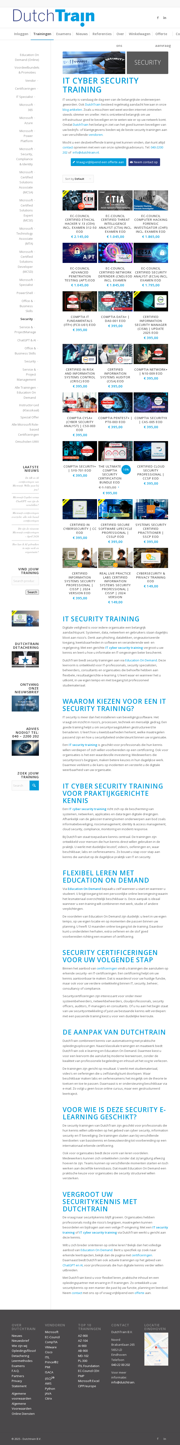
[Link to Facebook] (157, 17)
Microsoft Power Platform (26, 136)
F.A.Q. (15, 1371)
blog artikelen (72, 109)
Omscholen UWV (27, 441)
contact (68, 147)
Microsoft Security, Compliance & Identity (24, 156)
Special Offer (29, 417)
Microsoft (51, 1332)
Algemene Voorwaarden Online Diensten (23, 1408)
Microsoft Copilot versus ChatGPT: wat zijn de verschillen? (26, 501)
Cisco (48, 1352)
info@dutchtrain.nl (86, 152)
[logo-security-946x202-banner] (115, 63)
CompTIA (51, 1342)
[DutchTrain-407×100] (54, 17)
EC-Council (52, 1337)
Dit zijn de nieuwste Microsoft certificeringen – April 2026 (26, 532)
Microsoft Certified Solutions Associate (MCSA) (26, 182)
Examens (18, 1366)
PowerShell (25, 293)
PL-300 (82, 1361)
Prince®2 (51, 1362)
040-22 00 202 (120, 1365)
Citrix (48, 1398)
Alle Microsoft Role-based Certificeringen (25, 429)
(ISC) (49, 1378)
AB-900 (83, 1351)
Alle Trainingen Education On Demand (25, 392)
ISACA (49, 1372)
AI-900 (82, 1346)
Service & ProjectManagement (24, 329)
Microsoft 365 (26, 107)
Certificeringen (25, 88)
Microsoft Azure (26, 120)
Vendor (30, 80)
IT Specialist (24, 97)
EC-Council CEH (88, 1371)
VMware (51, 1347)
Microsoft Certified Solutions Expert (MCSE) (26, 210)
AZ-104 (83, 1340)
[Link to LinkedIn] (164, 17)
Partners (18, 1376)
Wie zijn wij (19, 1346)
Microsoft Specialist (26, 282)
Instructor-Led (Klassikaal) (29, 407)
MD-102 (83, 1356)
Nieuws (17, 1336)
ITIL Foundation (88, 1366)
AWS (48, 1383)
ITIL (47, 1357)
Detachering (20, 1356)
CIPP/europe (87, 1386)
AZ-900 (83, 1336)
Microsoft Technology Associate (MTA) (24, 236)
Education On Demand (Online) (27, 57)
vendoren (96, 135)
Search (32, 592)
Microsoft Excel (88, 1381)
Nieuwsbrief (20, 1340)
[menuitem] (21, 34)
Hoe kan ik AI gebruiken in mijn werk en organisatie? (25, 548)
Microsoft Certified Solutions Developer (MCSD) (25, 262)
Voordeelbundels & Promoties (25, 69)
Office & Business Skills (26, 306)
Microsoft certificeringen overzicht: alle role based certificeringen (25, 516)
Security (26, 319)
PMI (47, 1367)
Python (50, 1388)
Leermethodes (22, 1361)
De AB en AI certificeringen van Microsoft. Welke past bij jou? (26, 483)
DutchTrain (93, 104)
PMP (81, 1376)
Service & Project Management (26, 374)
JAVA (48, 1393)
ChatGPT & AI (26, 340)
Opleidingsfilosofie (25, 1351)
